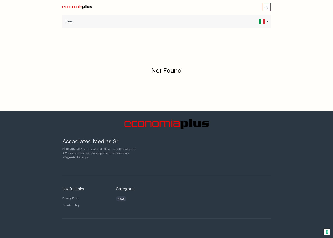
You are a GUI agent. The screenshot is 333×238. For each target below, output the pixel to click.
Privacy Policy (71, 198)
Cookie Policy (70, 205)
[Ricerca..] (266, 7)
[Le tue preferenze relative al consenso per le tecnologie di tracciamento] (327, 232)
